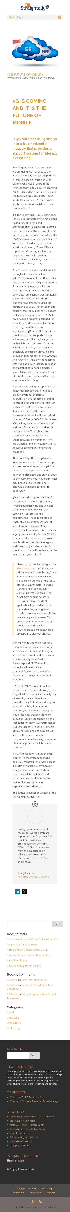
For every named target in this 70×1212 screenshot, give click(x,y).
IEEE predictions (26, 568)
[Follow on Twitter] (24, 891)
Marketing (15, 78)
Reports (51, 1192)
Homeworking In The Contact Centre (28, 955)
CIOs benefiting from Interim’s (24, 965)
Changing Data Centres (20, 1145)
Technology (49, 78)
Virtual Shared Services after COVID (27, 950)
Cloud (38, 78)
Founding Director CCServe (33, 876)
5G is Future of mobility (25, 74)
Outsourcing (14, 1023)
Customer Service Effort (20, 1141)
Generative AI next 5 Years (22, 944)
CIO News (20, 1188)
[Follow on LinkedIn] (17, 891)
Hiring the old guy (17, 960)
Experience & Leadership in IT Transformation (33, 939)
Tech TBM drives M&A (34, 979)
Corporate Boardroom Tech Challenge (39, 1101)
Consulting (13, 1017)
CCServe (12, 979)
